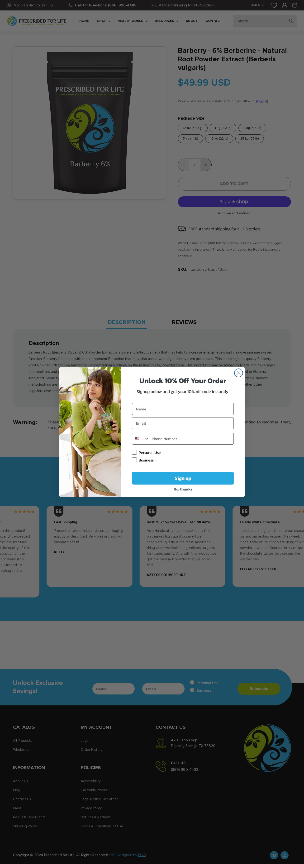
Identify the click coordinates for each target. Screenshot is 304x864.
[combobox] (140, 438)
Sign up (183, 478)
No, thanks (183, 489)
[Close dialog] (238, 373)
